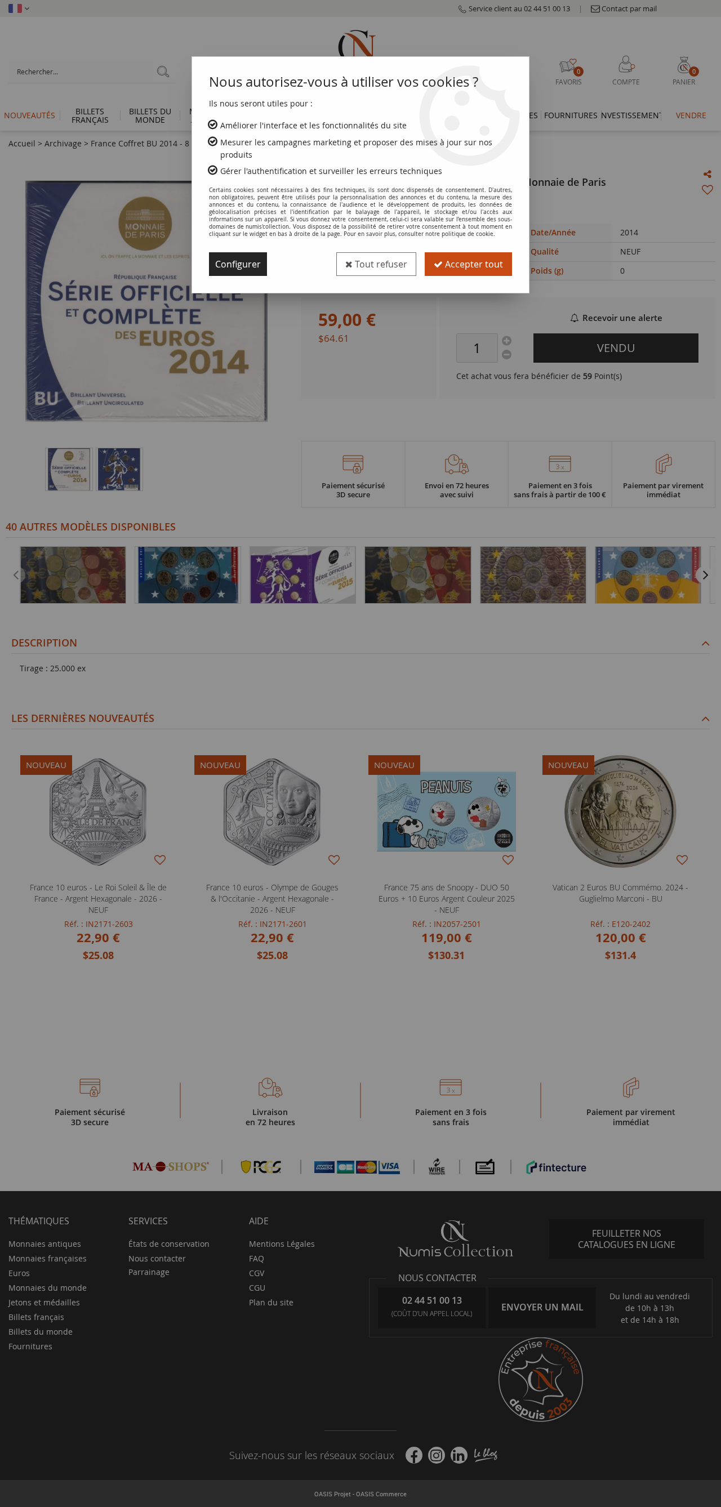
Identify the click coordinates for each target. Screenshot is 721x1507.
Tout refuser (380, 264)
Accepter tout (473, 264)
